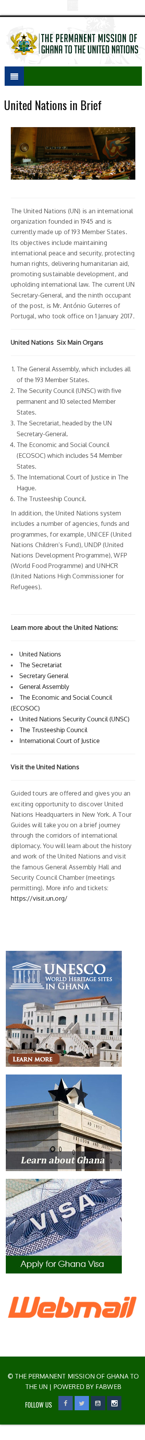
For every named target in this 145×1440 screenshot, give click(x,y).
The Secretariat (40, 665)
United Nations (40, 654)
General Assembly (44, 686)
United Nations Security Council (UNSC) (74, 719)
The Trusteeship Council (53, 730)
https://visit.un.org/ (39, 898)
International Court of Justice (59, 741)
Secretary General (43, 676)
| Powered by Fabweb (84, 1387)
